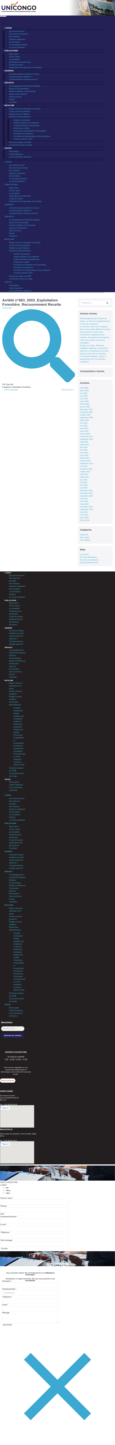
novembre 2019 (86, 493)
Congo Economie (16, 65)
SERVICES (9, 83)
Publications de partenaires (20, 62)
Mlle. (8, 1193)
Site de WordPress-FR (89, 563)
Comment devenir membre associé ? (23, 79)
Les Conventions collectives (20, 157)
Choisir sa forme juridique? (19, 111)
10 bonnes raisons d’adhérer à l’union (24, 74)
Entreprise (7, 1281)
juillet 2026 (84, 391)
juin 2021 (83, 480)
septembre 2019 (86, 496)
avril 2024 (84, 453)
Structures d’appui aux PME (20, 142)
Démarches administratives (20, 117)
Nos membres (14, 42)
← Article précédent (10, 390)
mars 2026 (84, 401)
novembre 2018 (86, 507)
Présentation (14, 151)
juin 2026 (83, 393)
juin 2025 (83, 423)
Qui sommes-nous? (16, 31)
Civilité (3, 1185)
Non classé (84, 537)
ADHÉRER (9, 71)
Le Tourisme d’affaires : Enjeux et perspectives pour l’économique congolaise (93, 359)
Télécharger (7, 308)
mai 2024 (83, 450)
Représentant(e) (9, 1289)
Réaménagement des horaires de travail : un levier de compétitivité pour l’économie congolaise (95, 321)
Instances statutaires (17, 39)
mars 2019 (84, 504)
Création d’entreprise (21, 120)
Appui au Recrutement (18, 94)
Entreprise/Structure (8, 1217)
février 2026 (85, 404)
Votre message (6, 1240)
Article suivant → (68, 390)
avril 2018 (84, 515)
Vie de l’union (14, 57)
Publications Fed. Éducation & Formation (25, 67)
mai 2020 (83, 488)
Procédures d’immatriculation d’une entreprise (31, 136)
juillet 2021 (84, 477)
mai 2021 (83, 482)
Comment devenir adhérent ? (20, 77)
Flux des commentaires (89, 560)
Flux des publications (88, 557)
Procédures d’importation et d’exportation (29, 131)
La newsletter (14, 59)
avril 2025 (84, 428)
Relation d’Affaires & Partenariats (22, 91)
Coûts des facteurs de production (26, 125)
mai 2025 (83, 426)
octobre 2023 (85, 461)
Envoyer (4, 1248)
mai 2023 (83, 466)
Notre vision (14, 54)
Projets (12, 99)
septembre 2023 (86, 463)
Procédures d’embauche (23, 134)
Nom (2, 1214)
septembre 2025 (86, 418)
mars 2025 (84, 431)
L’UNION (8, 28)
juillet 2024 (84, 445)
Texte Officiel (85, 540)
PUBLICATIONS (11, 51)
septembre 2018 (86, 509)
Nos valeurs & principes (18, 34)
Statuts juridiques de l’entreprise (26, 123)
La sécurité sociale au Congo (20, 145)
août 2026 (84, 388)
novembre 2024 (86, 436)
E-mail (3, 1224)
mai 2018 (83, 512)
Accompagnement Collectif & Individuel (24, 86)
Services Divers (15, 97)
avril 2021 (84, 485)
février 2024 (85, 458)
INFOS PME (9, 105)
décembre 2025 (86, 409)
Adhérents (84, 535)
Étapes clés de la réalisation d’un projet (24, 109)
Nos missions (14, 37)
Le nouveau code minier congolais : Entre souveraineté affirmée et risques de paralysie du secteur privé (95, 329)
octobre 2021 (85, 472)
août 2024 (84, 442)
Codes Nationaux (16, 154)
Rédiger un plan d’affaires (19, 114)
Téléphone (5, 1232)
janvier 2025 (85, 434)
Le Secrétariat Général (18, 45)
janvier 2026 (85, 407)
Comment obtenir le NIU (23, 139)
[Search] (107, 303)
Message (6, 1313)
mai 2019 (83, 499)
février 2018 (85, 520)
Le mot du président (17, 47)
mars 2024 (84, 455)
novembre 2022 (86, 469)
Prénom (3, 1206)
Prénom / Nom (6, 1198)
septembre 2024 (86, 439)
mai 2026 (83, 396)
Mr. (7, 1188)
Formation (13, 102)
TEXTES (8, 148)
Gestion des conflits (21, 128)
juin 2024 (83, 447)
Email (5, 1305)
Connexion (84, 554)
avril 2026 (84, 399)
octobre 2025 (85, 415)
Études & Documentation (19, 89)
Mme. (8, 1190)
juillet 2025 (84, 420)
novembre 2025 (86, 412)
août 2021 (84, 474)
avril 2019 (84, 501)
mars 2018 (84, 518)
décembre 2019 (86, 491)
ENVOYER (7, 1325)
